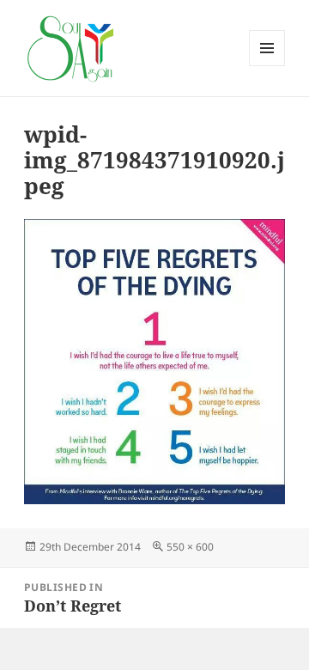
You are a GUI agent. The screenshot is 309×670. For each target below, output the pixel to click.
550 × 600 (190, 546)
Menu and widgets (267, 65)
